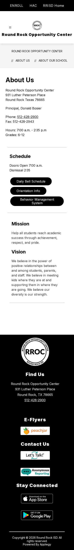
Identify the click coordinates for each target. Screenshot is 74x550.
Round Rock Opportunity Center (37, 51)
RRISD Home (53, 6)
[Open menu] (10, 27)
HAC (33, 6)
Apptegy (45, 544)
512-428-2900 (27, 117)
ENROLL (16, 6)
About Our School (53, 60)
